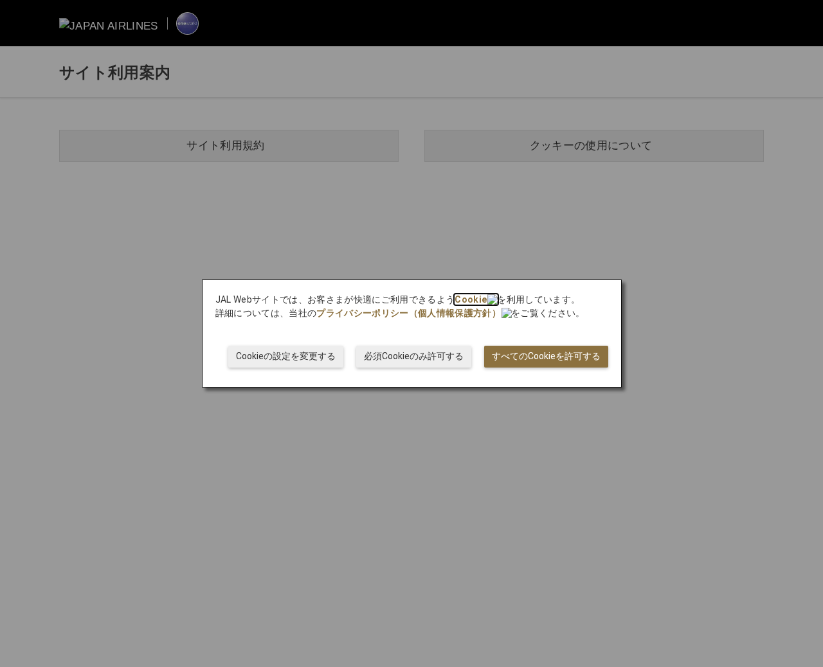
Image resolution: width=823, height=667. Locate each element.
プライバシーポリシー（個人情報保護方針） (408, 313)
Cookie (471, 299)
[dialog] (412, 333)
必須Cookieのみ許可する (414, 356)
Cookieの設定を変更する (286, 356)
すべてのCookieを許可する (546, 356)
